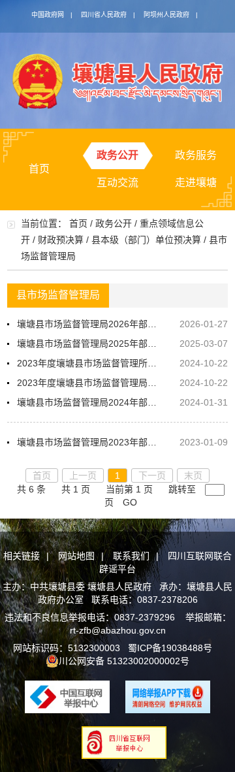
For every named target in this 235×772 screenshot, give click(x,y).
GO (130, 502)
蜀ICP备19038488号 (170, 648)
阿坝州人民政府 (166, 14)
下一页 (152, 475)
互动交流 (117, 182)
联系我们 (131, 556)
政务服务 (196, 155)
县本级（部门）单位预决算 (146, 239)
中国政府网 (47, 14)
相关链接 (21, 556)
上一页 (83, 475)
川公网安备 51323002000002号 (124, 661)
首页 (39, 168)
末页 (193, 475)
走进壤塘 (196, 182)
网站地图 (76, 556)
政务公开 (117, 155)
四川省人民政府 (104, 14)
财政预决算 (61, 239)
